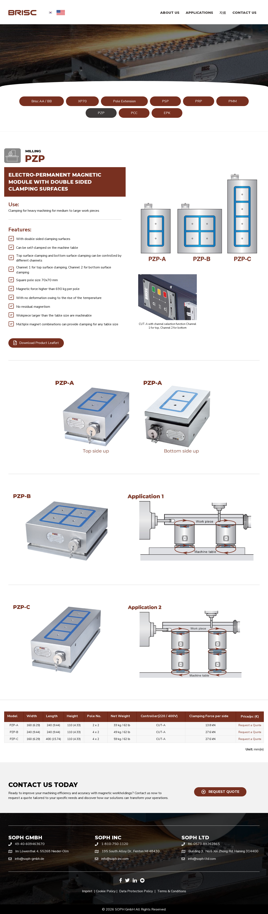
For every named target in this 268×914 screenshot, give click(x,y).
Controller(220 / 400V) (159, 716)
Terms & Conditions (171, 891)
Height (72, 716)
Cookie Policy (106, 891)
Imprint (87, 891)
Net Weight (120, 716)
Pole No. (94, 716)
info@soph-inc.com (115, 858)
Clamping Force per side (208, 716)
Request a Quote (249, 725)
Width (32, 716)
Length (52, 716)
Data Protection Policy (136, 891)
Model (12, 716)
